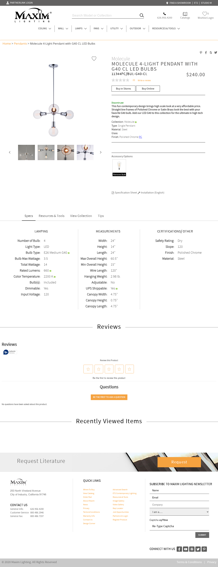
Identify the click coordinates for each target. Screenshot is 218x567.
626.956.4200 (37, 509)
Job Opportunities (121, 512)
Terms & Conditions (91, 512)
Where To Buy (89, 489)
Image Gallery (118, 501)
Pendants (20, 43)
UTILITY (114, 28)
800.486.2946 (37, 512)
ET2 (196, 3)
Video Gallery (118, 504)
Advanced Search (120, 489)
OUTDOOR (136, 28)
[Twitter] (198, 548)
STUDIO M (206, 3)
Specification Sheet (125, 193)
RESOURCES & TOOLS (164, 28)
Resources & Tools (51, 216)
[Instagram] (192, 548)
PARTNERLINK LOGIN (21, 3)
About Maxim (89, 501)
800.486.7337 (37, 516)
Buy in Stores (123, 89)
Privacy (86, 508)
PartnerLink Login (120, 516)
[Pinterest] (204, 548)
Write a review (144, 80)
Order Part (87, 497)
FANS (97, 28)
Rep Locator (118, 508)
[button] (9, 152)
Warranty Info (89, 516)
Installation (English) (152, 193)
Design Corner (89, 523)
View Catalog (88, 493)
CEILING (42, 28)
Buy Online (148, 89)
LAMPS (79, 28)
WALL (61, 28)
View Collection (81, 216)
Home (7, 43)
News (85, 504)
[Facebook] (179, 548)
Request (179, 462)
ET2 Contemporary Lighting (124, 493)
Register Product (120, 520)
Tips (101, 216)
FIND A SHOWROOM (179, 3)
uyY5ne (163, 520)
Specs (29, 216)
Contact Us (87, 520)
